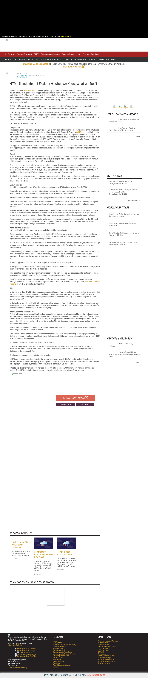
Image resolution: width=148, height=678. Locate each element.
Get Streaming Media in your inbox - (74, 675)
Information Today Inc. (15, 645)
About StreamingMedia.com (62, 665)
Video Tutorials (58, 648)
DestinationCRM (103, 643)
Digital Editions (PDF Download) (64, 645)
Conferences (103, 59)
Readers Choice (58, 658)
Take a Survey (92, 59)
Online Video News (23, 77)
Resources (81, 59)
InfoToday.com (103, 648)
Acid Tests (80, 132)
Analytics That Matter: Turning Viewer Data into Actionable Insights (123, 191)
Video (73, 59)
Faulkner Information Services (107, 646)
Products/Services (68, 54)
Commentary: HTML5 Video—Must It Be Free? (43, 554)
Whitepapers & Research (51, 59)
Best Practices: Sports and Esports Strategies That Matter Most (122, 129)
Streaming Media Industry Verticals (64, 654)
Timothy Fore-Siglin (25, 75)
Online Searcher (103, 654)
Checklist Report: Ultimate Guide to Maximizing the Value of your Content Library (124, 354)
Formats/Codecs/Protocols (50, 54)
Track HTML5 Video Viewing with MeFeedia (21, 545)
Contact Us (56, 667)
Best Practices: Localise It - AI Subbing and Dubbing (124, 121)
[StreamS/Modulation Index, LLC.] (55, 596)
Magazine (57, 643)
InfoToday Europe (103, 650)
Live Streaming (10, 54)
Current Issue (65, 404)
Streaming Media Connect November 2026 (15, 36)
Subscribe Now (73, 398)
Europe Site (37, 36)
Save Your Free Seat (72, 66)
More (138, 136)
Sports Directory (51, 36)
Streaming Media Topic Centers (63, 652)
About (113, 59)
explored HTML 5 (29, 90)
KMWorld (101, 652)
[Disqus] (55, 442)
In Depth (37, 59)
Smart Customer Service (106, 656)
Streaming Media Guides (61, 656)
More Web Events (134, 200)
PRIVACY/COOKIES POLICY (16, 668)
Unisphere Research (104, 663)
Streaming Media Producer (106, 661)
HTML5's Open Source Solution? (64, 553)
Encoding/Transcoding (24, 54)
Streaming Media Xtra (60, 650)
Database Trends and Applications (109, 641)
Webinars (66, 59)
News (30, 59)
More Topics (95, 54)
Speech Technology (104, 658)
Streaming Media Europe (106, 659)
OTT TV (36, 54)
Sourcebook (65, 36)
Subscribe (21, 59)
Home (15, 59)
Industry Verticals (83, 54)
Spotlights (56, 663)
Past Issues (85, 404)
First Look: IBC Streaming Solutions (121, 181)
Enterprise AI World (104, 645)
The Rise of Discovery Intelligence (121, 345)
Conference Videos (59, 646)
